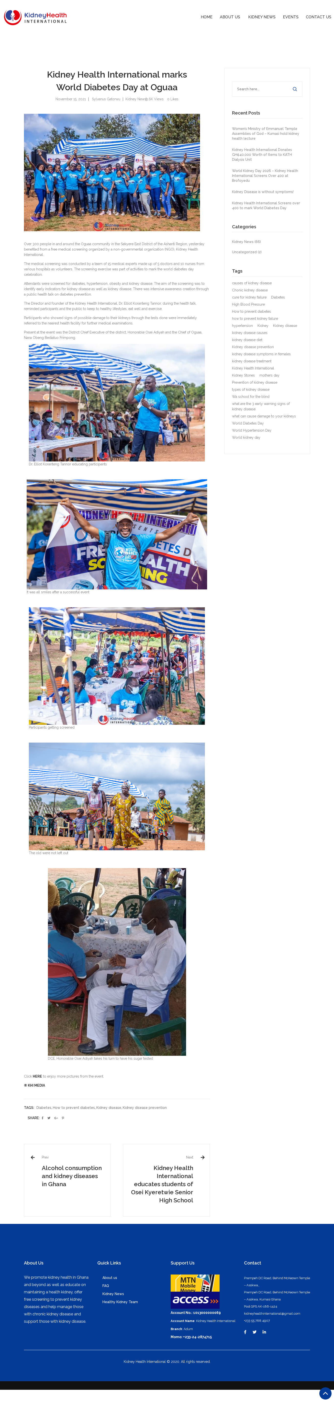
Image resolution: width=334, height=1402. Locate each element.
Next (189, 1157)
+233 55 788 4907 (257, 1320)
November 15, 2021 (71, 99)
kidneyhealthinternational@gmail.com (272, 1313)
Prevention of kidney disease (254, 382)
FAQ (105, 1286)
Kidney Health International (253, 368)
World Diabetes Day (248, 423)
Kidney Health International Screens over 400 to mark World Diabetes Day (266, 205)
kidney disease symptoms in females (261, 354)
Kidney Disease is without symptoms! (263, 192)
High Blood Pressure (248, 304)
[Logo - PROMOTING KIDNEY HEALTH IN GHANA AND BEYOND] (35, 17)
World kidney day (246, 437)
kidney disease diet (247, 340)
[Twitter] (255, 1332)
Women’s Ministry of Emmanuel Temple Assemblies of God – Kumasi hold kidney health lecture (265, 133)
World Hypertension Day (251, 430)
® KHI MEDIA (34, 1085)
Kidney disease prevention (145, 1108)
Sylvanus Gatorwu (106, 99)
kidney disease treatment (251, 361)
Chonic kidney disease (250, 290)
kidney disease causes (249, 333)
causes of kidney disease (252, 283)
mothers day (269, 375)
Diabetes (43, 1108)
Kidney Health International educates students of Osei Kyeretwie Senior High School (162, 1184)
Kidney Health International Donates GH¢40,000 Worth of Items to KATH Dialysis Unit (262, 154)
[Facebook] (245, 1332)
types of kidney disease (250, 389)
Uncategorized (247, 252)
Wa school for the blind (250, 397)
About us (109, 1278)
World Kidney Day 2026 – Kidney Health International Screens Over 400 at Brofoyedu (265, 176)
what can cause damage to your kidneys (264, 416)
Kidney (262, 326)
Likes (172, 99)
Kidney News (135, 99)
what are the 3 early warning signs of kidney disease (261, 406)
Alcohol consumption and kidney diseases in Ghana (72, 1176)
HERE (37, 1076)
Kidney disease (108, 1108)
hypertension (242, 326)
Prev (45, 1157)
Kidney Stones (243, 375)
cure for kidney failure (249, 297)
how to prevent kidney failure (255, 319)
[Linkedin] (264, 1332)
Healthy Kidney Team (120, 1302)
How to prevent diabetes (74, 1108)
